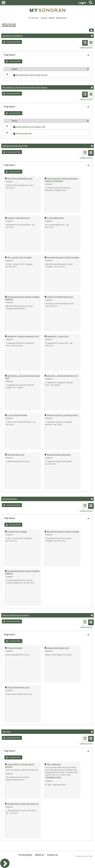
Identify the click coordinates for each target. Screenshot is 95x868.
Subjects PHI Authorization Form (60, 297)
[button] (12, 42)
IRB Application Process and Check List (22, 804)
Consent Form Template (17, 531)
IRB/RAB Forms (61, 18)
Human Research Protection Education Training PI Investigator (61, 179)
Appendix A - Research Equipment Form (23, 336)
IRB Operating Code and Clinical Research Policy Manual (24, 87)
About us (39, 854)
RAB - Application (54, 764)
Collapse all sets (86, 47)
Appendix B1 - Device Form (58, 336)
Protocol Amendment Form (18, 687)
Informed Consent (9, 499)
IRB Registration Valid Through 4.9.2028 (31, 75)
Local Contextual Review (17, 415)
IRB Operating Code (24, 133)
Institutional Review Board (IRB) (15, 146)
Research (44, 18)
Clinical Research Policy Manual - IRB (30, 126)
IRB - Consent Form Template (19, 257)
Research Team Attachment (18, 218)
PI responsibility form (55, 218)
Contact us (52, 854)
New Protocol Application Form (20, 178)
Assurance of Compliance (12, 36)
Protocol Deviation (14, 648)
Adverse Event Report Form (58, 648)
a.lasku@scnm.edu (53, 777)
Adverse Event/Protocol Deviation (15, 615)
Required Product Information (59, 454)
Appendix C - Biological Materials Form (62, 376)
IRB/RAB (51, 18)
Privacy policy (25, 854)
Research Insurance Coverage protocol (62, 415)
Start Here (6, 731)
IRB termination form (15, 454)
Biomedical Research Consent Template (63, 257)
